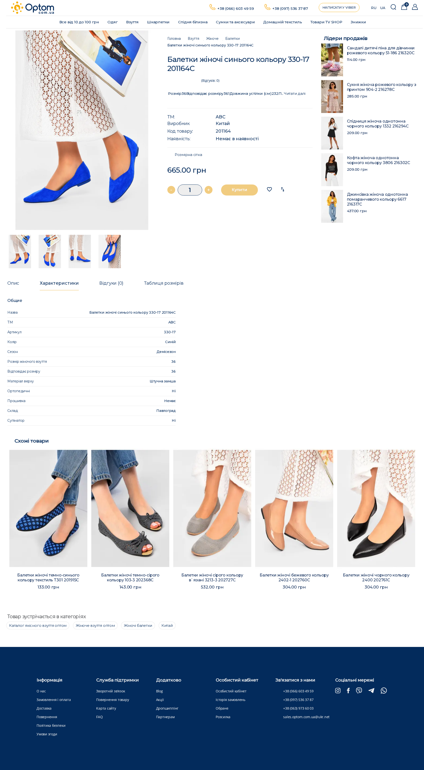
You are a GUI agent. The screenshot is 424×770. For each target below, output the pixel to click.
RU (373, 8)
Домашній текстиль (283, 22)
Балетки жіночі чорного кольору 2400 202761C (342, 577)
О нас (41, 691)
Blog (159, 691)
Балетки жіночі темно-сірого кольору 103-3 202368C (97, 577)
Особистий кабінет (231, 691)
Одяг (113, 22)
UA (382, 8)
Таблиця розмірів (163, 283)
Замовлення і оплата (54, 699)
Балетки (232, 39)
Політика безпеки (51, 725)
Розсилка (223, 716)
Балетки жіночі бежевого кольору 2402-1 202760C (260, 577)
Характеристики (59, 283)
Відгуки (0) (111, 283)
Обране (222, 708)
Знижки (359, 22)
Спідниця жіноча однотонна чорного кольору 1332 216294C (378, 123)
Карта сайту (106, 708)
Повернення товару (112, 699)
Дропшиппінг (167, 708)
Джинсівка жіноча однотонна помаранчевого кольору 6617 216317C (377, 199)
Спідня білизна (193, 22)
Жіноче (212, 39)
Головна (174, 39)
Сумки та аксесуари (236, 22)
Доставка (44, 708)
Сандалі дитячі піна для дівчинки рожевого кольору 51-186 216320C (381, 50)
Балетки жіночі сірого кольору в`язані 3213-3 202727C (179, 577)
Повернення (47, 716)
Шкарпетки (159, 22)
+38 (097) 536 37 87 (290, 8)
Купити (239, 189)
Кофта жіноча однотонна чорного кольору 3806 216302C (378, 160)
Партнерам (165, 716)
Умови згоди (47, 734)
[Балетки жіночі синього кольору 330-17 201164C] (82, 130)
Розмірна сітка (188, 155)
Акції (160, 699)
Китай (223, 123)
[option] (82, 130)
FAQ (99, 716)
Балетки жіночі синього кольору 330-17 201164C (210, 45)
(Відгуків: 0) (210, 80)
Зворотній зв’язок (110, 691)
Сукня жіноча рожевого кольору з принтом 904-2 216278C (381, 87)
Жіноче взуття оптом (95, 625)
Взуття (132, 22)
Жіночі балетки (138, 625)
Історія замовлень (230, 699)
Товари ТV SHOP (326, 22)
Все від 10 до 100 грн (79, 22)
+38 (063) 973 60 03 (298, 708)
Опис (13, 283)
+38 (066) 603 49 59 (235, 8)
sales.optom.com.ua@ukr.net (306, 716)
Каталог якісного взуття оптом (37, 625)
